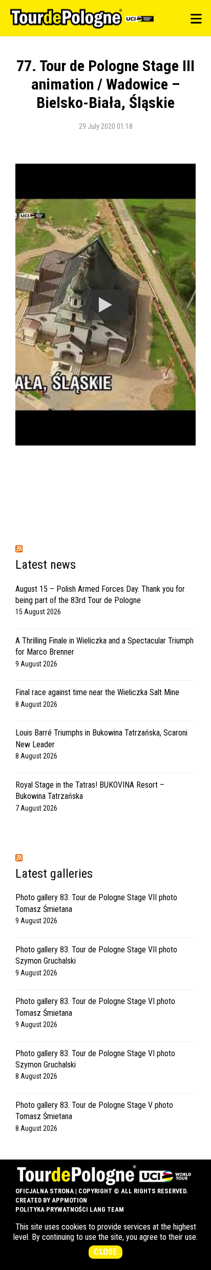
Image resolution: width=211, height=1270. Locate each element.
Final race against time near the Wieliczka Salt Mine (97, 692)
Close (105, 1252)
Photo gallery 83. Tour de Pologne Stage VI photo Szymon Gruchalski (95, 1059)
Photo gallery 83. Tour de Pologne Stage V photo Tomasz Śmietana (94, 1110)
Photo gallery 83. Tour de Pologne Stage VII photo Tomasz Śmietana (96, 903)
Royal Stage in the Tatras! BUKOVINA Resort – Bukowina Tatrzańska (89, 790)
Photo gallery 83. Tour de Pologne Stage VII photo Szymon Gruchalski (96, 955)
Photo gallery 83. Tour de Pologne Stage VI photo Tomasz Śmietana (95, 1006)
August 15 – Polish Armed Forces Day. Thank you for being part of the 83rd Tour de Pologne (100, 594)
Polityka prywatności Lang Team (69, 1209)
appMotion (69, 1200)
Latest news (45, 565)
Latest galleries (54, 873)
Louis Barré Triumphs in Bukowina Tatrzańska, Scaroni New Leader (101, 738)
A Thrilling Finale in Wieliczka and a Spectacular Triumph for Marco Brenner (104, 646)
